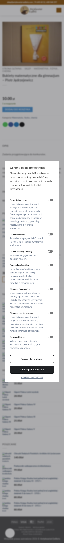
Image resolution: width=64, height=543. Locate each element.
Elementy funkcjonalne (20, 289)
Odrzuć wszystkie (32, 378)
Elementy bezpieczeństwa (21, 313)
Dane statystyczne (18, 200)
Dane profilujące (17, 337)
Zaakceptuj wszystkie (32, 369)
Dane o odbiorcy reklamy (21, 252)
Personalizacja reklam (19, 265)
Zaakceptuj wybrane (32, 359)
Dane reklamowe (17, 234)
